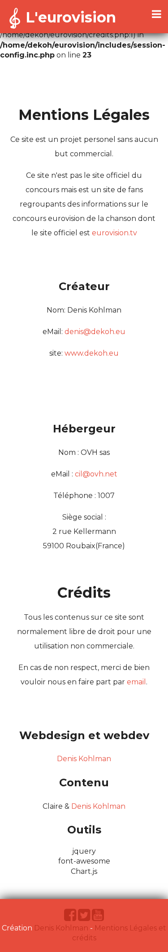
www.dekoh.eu (92, 353)
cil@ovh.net (96, 474)
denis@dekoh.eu (95, 331)
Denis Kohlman (84, 758)
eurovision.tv (114, 233)
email (136, 682)
